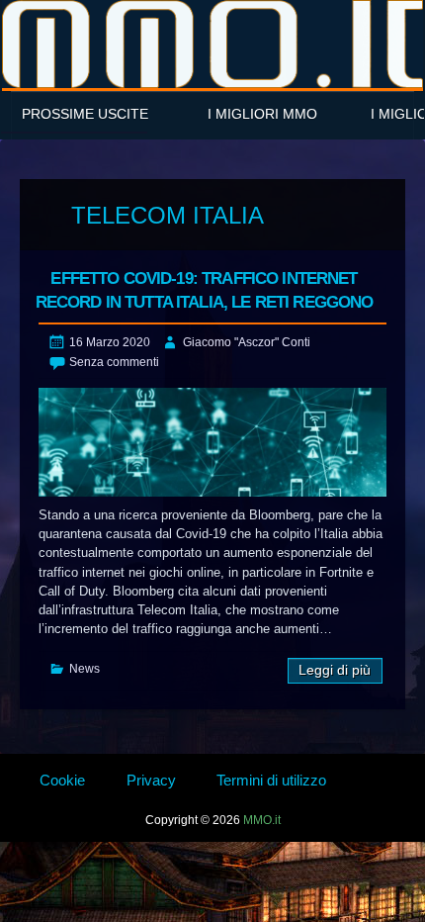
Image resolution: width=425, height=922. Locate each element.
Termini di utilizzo (271, 780)
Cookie (62, 780)
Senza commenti (114, 362)
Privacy (151, 780)
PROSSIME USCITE (85, 114)
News (84, 669)
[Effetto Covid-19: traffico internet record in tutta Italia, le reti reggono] (212, 442)
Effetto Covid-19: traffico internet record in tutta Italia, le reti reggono (205, 290)
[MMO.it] (212, 44)
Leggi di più (334, 670)
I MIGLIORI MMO (262, 114)
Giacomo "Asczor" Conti (246, 342)
